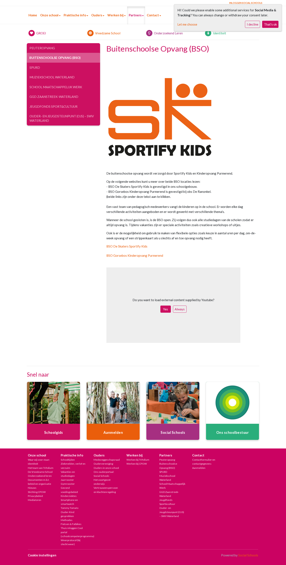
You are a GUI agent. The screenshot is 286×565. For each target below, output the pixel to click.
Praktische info (75, 15)
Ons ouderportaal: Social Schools (104, 473)
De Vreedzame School (40, 471)
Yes (165, 309)
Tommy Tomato (69, 507)
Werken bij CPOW (136, 463)
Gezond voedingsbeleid (69, 489)
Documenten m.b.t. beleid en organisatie (39, 481)
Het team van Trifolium (40, 467)
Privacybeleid (35, 496)
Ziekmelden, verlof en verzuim (73, 465)
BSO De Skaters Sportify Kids (126, 246)
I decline (252, 24)
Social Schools (248, 555)
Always (180, 309)
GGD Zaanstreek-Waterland (54, 96)
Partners (135, 15)
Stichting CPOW (37, 492)
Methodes (66, 520)
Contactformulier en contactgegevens (203, 461)
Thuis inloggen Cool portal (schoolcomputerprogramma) (74, 532)
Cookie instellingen (42, 555)
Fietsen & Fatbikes (71, 524)
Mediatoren (34, 500)
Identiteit (33, 463)
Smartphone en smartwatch (69, 501)
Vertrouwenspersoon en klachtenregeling (106, 489)
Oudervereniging (103, 463)
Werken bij (115, 15)
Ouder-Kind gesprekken (67, 514)
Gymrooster (68, 483)
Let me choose (187, 24)
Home (32, 15)
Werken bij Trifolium (137, 459)
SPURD (35, 67)
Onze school (49, 15)
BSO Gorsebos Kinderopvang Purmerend (134, 255)
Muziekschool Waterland (52, 77)
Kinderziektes (69, 496)
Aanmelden (198, 467)
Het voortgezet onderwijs (102, 481)
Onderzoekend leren (40, 475)
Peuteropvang (42, 48)
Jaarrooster (67, 479)
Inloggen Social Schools (245, 2)
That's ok (270, 24)
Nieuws (32, 487)
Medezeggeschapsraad (107, 459)
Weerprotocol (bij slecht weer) (70, 542)
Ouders (97, 15)
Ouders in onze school (106, 467)
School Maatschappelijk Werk (56, 87)
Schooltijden (68, 459)
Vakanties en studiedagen (68, 473)
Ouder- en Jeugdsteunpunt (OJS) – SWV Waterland (62, 118)
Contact (153, 15)
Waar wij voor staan (38, 459)
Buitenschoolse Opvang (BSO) (55, 58)
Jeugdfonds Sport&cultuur (53, 106)
